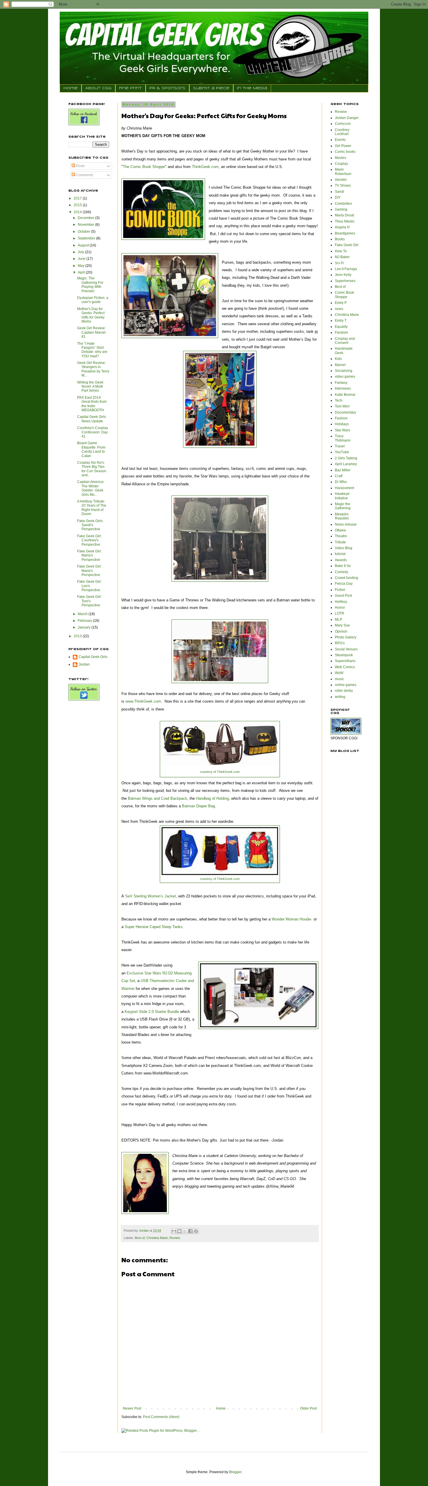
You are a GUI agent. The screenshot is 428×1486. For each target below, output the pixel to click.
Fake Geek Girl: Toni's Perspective (89, 601)
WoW (339, 673)
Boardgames (345, 233)
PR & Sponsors (167, 88)
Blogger (235, 1472)
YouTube (342, 452)
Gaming (341, 209)
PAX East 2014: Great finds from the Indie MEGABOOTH (92, 403)
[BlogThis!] (179, 1231)
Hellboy (341, 602)
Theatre (341, 536)
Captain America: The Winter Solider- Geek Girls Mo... (90, 488)
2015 (78, 205)
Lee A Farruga (346, 269)
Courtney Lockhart (342, 132)
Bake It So (343, 566)
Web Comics (345, 667)
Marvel (340, 365)
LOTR (339, 613)
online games (345, 685)
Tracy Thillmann (343, 438)
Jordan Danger (347, 118)
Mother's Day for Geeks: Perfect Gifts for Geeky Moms (91, 315)
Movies (340, 158)
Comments (84, 175)
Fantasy (341, 383)
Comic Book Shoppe (344, 294)
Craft (338, 476)
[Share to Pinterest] (196, 1231)
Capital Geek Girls (93, 657)
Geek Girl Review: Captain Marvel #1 (91, 332)
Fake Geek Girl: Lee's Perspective (89, 586)
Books (340, 239)
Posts (80, 166)
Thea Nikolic (345, 221)
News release (346, 524)
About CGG (98, 88)
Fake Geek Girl (346, 245)
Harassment (344, 488)
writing (340, 697)
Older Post (308, 1408)
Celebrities (343, 204)
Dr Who (341, 482)
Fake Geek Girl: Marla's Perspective (89, 555)
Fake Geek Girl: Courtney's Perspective (89, 540)
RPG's (340, 643)
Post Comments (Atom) (161, 1417)
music (339, 679)
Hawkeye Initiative (342, 496)
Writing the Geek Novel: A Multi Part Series (90, 386)
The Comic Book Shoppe (144, 166)
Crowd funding (346, 578)
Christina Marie (157, 1238)
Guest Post (343, 596)
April (82, 272)
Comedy (341, 572)
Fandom (341, 332)
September (87, 238)
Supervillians (345, 661)
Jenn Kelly (343, 275)
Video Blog (343, 548)
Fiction (340, 590)
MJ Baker (342, 257)
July (81, 252)
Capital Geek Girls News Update (91, 419)
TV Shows (343, 185)
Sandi (339, 192)
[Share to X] (185, 1231)
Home (70, 88)
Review (174, 1238)
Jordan (84, 664)
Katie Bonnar (345, 395)
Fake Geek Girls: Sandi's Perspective (90, 525)
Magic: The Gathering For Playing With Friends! (90, 284)
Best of (140, 1238)
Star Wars (342, 430)
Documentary (345, 412)
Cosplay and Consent (345, 341)
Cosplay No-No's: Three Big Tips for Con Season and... (91, 469)
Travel (340, 446)
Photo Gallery (345, 637)
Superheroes (345, 281)
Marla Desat (344, 215)
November (86, 225)
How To (341, 251)
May (81, 266)
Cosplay (341, 164)
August (84, 245)
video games (345, 376)
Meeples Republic (342, 516)
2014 (78, 212)
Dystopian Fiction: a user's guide (92, 300)
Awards (341, 560)
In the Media (252, 88)
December (86, 218)
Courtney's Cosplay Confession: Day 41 (92, 432)
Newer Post (132, 1408)
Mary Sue (342, 625)
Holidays (342, 424)
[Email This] (174, 1231)
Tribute (340, 542)
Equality (341, 327)
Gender (341, 180)
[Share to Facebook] (190, 1231)
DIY (338, 197)
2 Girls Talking (346, 458)
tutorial (340, 554)
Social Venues (346, 649)
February (85, 621)
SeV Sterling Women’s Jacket (150, 896)
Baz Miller (343, 470)
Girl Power (343, 146)
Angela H (342, 227)
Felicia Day (344, 584)
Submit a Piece (211, 88)
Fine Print (130, 88)
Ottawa (340, 530)
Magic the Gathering (343, 506)
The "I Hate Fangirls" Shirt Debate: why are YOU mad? (92, 350)
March (83, 614)
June (82, 259)
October (84, 232)
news (339, 309)
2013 (78, 636)
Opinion (341, 631)
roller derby (344, 691)
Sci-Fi (339, 263)
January (84, 627)
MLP (338, 619)
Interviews (343, 388)
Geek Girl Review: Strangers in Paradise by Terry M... (93, 369)
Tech (338, 400)
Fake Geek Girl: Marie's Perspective (89, 570)
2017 (78, 198)
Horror (340, 607)
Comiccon (343, 124)
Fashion (341, 418)
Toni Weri (342, 406)
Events (340, 140)
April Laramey (346, 464)
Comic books (345, 152)
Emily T (340, 320)
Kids (338, 359)
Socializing (343, 371)
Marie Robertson (343, 171)
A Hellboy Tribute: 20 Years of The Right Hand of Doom (91, 507)
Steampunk (344, 655)
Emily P (341, 303)
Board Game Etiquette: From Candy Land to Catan (91, 449)
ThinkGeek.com (228, 771)
